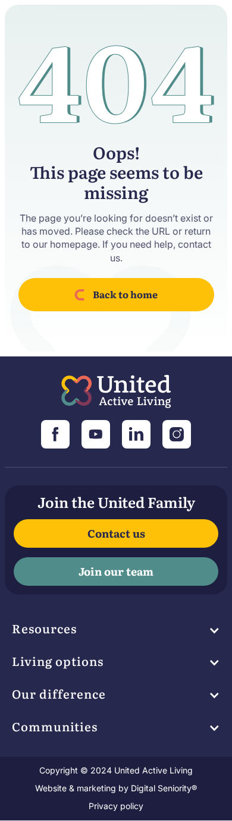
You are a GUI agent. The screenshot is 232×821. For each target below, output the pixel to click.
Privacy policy (116, 806)
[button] (116, 631)
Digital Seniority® (164, 788)
